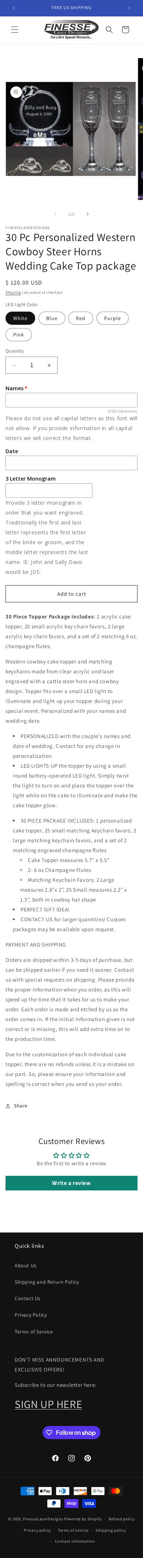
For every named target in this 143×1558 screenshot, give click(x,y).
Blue (52, 318)
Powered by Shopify (83, 1518)
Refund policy (122, 1518)
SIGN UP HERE (48, 1404)
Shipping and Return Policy (47, 1282)
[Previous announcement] (14, 8)
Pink (18, 334)
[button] (15, 30)
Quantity (15, 351)
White (20, 318)
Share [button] (20, 1105)
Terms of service (73, 1530)
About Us (26, 1265)
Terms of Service (34, 1331)
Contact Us (28, 1298)
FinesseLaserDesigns (43, 1518)
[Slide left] (55, 214)
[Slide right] (88, 214)
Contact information (75, 1541)
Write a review (71, 1183)
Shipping (13, 292)
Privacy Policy (31, 1314)
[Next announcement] (129, 8)
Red (80, 318)
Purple (112, 318)
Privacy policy (37, 1530)
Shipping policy (111, 1530)
